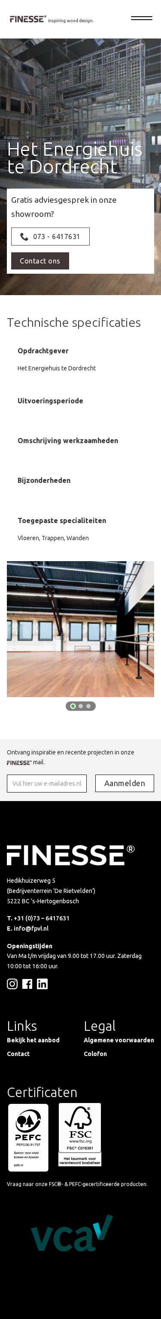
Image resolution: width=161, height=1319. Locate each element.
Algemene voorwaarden (119, 1040)
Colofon (95, 1053)
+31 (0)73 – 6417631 (42, 918)
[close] (141, 19)
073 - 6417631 (57, 236)
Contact (18, 1053)
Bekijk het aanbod (33, 1040)
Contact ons (40, 261)
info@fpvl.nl (31, 928)
